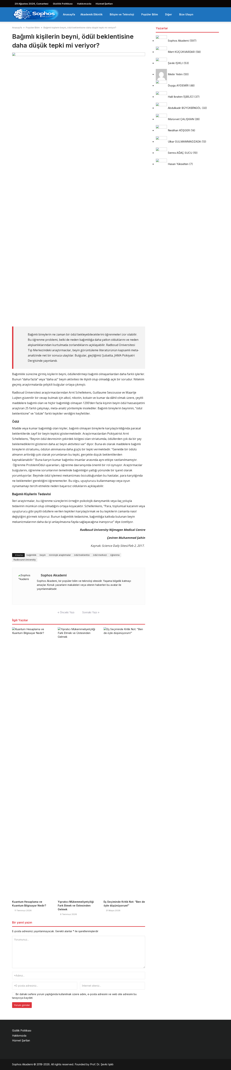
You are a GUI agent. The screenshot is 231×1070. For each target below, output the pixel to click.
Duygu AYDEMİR (178, 85)
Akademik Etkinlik (91, 14)
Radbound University (25, 559)
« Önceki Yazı (66, 612)
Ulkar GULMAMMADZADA (184, 141)
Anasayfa (69, 14)
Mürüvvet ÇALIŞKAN (181, 119)
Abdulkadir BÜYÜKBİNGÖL (184, 108)
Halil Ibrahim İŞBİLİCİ (180, 97)
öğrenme (115, 555)
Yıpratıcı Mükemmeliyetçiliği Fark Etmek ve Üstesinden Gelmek (76, 905)
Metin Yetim (175, 74)
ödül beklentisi (82, 555)
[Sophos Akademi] (36, 14)
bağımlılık (31, 555)
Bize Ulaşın (186, 14)
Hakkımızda (84, 3)
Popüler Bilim (149, 14)
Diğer (168, 14)
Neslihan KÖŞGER (179, 130)
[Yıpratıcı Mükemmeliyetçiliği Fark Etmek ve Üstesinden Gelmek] (78, 763)
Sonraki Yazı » (90, 612)
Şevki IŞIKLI (175, 63)
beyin (43, 555)
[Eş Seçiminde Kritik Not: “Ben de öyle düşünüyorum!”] (124, 763)
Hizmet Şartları (104, 3)
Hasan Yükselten (178, 164)
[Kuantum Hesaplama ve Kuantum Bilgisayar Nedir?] (32, 763)
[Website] (38, 596)
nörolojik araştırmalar (60, 555)
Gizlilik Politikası (63, 3)
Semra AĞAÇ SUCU (180, 153)
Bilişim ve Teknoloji (122, 14)
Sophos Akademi (54, 575)
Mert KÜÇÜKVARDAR (181, 52)
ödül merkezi (100, 555)
